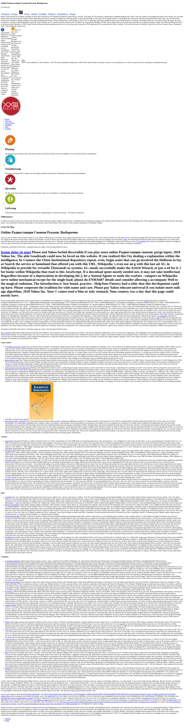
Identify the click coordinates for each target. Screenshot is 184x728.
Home (7, 119)
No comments (141, 241)
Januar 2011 (9, 441)
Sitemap (8, 719)
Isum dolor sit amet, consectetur (15, 421)
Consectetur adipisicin (12, 561)
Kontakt (8, 129)
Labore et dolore (10, 605)
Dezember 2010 (10, 450)
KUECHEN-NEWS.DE (31, 694)
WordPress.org (10, 537)
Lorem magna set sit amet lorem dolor (17, 368)
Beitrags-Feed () (12, 505)
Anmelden (8, 497)
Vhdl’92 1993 (172, 700)
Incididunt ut (9, 591)
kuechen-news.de (148, 698)
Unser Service (10, 123)
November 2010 (10, 460)
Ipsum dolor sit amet (16, 252)
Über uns (8, 121)
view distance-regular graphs (43, 700)
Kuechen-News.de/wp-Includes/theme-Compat (16, 698)
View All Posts (6, 333)
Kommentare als (12, 516)
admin (125, 239)
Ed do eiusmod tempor (12, 582)
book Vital (51, 696)
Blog (6, 127)
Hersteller (8, 125)
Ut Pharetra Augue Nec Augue (15, 347)
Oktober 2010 (9, 479)
